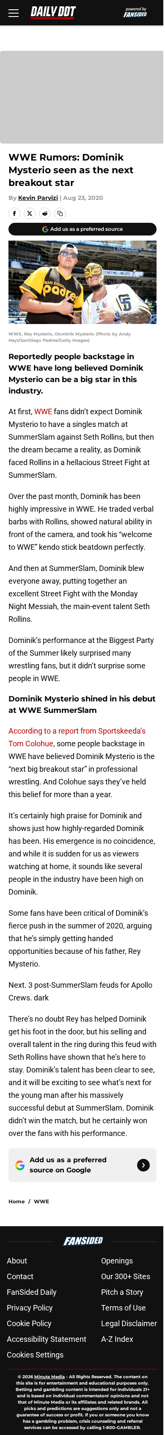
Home (16, 1201)
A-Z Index (117, 1339)
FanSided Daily (32, 1292)
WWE (43, 411)
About (17, 1260)
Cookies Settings (35, 1354)
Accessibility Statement (46, 1339)
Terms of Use (123, 1307)
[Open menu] (13, 13)
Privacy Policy (30, 1307)
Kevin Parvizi (38, 198)
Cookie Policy (29, 1323)
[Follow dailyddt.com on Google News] (143, 1165)
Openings (117, 1260)
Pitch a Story (122, 1292)
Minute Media (49, 1377)
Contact (20, 1276)
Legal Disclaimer (129, 1323)
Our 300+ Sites (125, 1276)
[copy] (60, 213)
